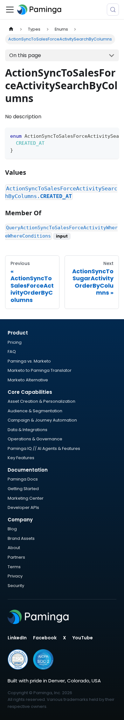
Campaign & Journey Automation (42, 420)
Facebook (45, 638)
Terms (14, 567)
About (14, 548)
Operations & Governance (35, 439)
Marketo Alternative (28, 380)
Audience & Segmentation (35, 411)
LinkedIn (17, 638)
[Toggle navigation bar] (10, 9)
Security (16, 586)
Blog (12, 529)
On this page (25, 55)
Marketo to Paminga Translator (40, 370)
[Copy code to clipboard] (111, 135)
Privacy (15, 576)
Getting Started (23, 489)
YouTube (82, 638)
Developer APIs (23, 507)
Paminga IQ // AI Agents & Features (44, 448)
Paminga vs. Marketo (29, 361)
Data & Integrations (27, 430)
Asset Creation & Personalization (41, 401)
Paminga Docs (23, 479)
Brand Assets (21, 538)
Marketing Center (26, 498)
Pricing (15, 342)
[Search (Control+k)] (113, 10)
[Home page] (11, 29)
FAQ (12, 352)
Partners (16, 557)
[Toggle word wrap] (99, 135)
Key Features (21, 458)
